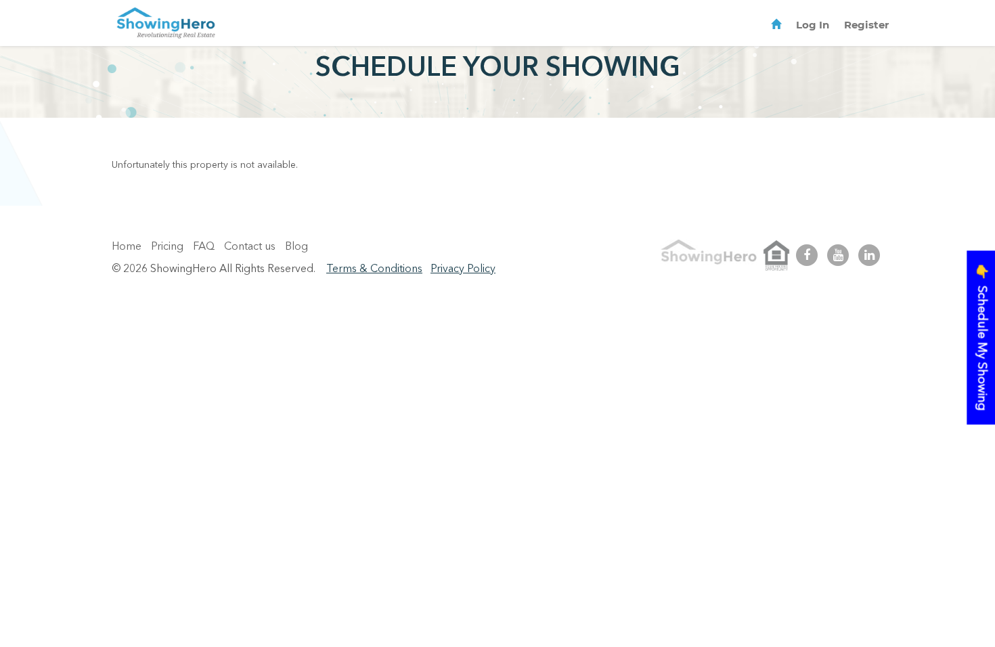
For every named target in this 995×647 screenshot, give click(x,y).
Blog (296, 247)
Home (126, 247)
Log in (812, 24)
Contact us (249, 247)
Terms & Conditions (374, 269)
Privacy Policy (462, 269)
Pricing (167, 247)
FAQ (204, 247)
